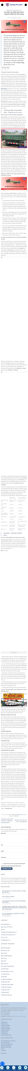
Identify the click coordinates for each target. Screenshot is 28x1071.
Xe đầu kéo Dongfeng (6, 979)
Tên (2, 845)
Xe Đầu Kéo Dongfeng (5, 1025)
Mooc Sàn (3, 961)
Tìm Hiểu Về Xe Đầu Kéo (7, 934)
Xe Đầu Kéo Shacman (6, 995)
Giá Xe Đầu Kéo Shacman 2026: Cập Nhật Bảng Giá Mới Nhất (14, 901)
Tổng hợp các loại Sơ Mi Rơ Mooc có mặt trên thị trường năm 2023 (7, 820)
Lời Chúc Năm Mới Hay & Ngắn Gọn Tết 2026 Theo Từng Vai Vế (13, 914)
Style (2, 929)
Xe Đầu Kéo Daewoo (5, 1030)
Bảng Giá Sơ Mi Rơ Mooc (6, 1047)
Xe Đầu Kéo (4, 976)
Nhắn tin (26, 1069)
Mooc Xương (4, 963)
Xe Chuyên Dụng (5, 974)
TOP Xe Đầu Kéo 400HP (8, 896)
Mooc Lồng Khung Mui (6, 955)
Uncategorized (4, 940)
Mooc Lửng (4, 958)
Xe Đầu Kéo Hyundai (6, 987)
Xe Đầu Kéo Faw (4, 1031)
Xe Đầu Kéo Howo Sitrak (7, 984)
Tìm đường (2, 1069)
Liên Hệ (2, 1048)
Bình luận (3, 833)
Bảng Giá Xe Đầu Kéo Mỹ (6, 1045)
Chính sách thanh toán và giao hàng (8, 1040)
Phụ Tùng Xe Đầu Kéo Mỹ (7, 966)
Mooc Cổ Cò (4, 953)
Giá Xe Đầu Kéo (5, 924)
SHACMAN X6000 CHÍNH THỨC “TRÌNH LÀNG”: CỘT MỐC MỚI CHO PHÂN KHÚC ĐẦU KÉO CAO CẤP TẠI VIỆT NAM (14, 908)
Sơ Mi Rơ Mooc (5, 968)
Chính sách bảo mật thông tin (7, 1044)
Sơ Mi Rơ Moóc (4, 1033)
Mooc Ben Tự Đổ (5, 950)
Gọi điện (14, 1069)
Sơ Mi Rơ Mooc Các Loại (7, 971)
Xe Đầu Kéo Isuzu (5, 989)
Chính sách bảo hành (5, 1042)
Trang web (3, 857)
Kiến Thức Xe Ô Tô (5, 927)
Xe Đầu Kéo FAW (5, 981)
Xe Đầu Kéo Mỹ (5, 992)
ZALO (2, 1063)
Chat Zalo (8, 1069)
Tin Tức (20, 10)
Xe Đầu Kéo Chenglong (5, 1028)
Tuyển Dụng (3, 1050)
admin (19, 17)
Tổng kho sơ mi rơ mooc (15, 112)
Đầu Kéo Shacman (5, 948)
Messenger (20, 1069)
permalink (17, 815)
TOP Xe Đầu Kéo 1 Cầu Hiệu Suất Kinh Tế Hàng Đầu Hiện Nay (14, 891)
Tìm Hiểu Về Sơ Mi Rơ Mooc (12, 10)
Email (2, 851)
